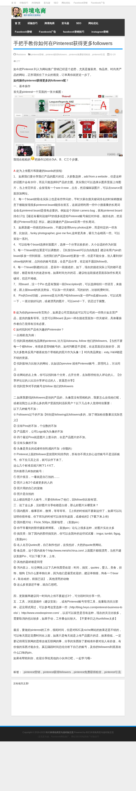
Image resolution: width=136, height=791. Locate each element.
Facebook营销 (80, 3)
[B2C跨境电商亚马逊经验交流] (29, 8)
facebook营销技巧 (73, 31)
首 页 (13, 3)
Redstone (21, 54)
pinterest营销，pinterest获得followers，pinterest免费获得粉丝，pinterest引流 (68, 54)
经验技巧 (24, 3)
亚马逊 (47, 3)
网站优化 (66, 3)
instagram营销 (99, 31)
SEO (56, 3)
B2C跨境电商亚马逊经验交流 (100, 732)
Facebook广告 (98, 3)
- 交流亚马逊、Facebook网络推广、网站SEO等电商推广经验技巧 (68, 736)
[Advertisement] (68, 766)
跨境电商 (36, 3)
